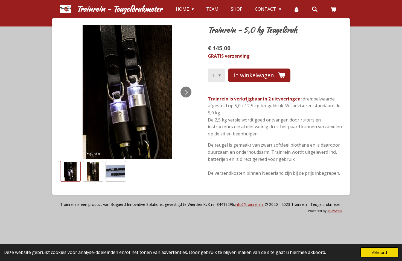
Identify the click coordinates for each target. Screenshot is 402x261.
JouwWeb (334, 211)
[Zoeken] (314, 9)
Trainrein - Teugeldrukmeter (119, 8)
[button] (70, 171)
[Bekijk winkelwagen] (333, 9)
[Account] (296, 9)
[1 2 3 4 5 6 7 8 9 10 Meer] (216, 75)
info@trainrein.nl (249, 204)
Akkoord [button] (379, 252)
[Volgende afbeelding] (185, 92)
